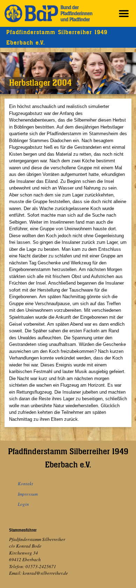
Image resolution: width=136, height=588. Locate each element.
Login (23, 504)
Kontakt (25, 483)
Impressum (28, 494)
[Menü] (123, 13)
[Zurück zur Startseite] (48, 13)
